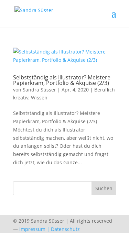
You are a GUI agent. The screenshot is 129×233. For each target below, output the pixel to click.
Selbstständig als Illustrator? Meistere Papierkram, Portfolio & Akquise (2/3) (61, 80)
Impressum (32, 229)
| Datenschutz (63, 229)
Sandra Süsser (39, 89)
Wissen (39, 97)
